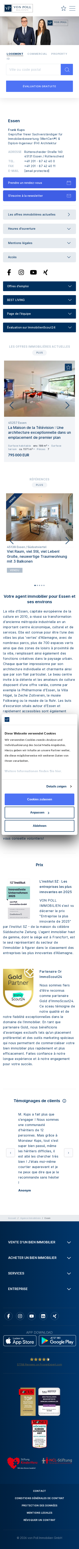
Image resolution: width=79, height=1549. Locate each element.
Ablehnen (39, 825)
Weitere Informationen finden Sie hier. (33, 771)
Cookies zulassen (39, 799)
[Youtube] (33, 272)
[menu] (72, 9)
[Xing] (45, 272)
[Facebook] (9, 272)
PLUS (39, 352)
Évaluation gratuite (39, 86)
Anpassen (37, 812)
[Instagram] (21, 272)
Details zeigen (56, 786)
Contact (39, 1490)
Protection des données (40, 1505)
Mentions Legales (39, 1512)
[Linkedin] (43, 1316)
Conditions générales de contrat (39, 1498)
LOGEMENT (15, 53)
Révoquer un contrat (39, 1520)
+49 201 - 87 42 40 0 (39, 161)
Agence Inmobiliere (30, 1218)
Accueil (12, 1218)
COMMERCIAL (37, 53)
